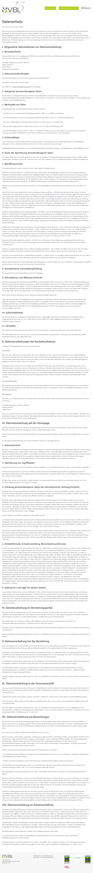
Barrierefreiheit (47, 857)
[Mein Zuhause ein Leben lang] (67, 867)
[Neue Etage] (77, 857)
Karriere (50, 8)
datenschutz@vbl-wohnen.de (22, 87)
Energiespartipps (69, 8)
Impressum (37, 855)
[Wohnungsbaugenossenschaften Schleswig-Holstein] (67, 859)
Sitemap (36, 857)
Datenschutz (48, 855)
